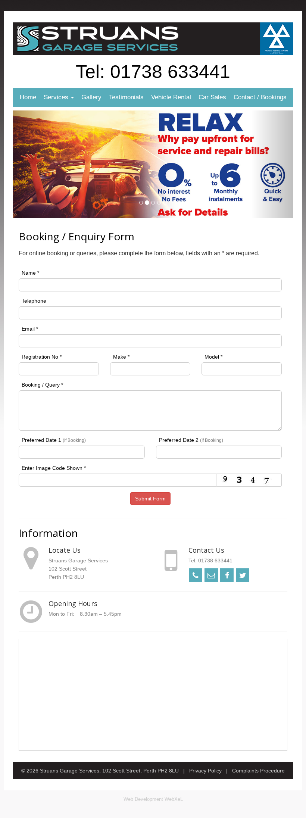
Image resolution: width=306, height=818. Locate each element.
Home (28, 97)
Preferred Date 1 (54, 440)
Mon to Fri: (61, 614)
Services (57, 97)
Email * (30, 329)
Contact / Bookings (260, 97)
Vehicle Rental (171, 97)
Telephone (34, 301)
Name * (30, 273)
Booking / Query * (42, 385)
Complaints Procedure (258, 771)
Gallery (91, 97)
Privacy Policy (205, 771)
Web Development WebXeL (153, 799)
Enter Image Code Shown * (54, 468)
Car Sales (212, 97)
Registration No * (42, 357)
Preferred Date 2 (191, 440)
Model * (213, 357)
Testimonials (126, 97)
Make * (121, 357)
